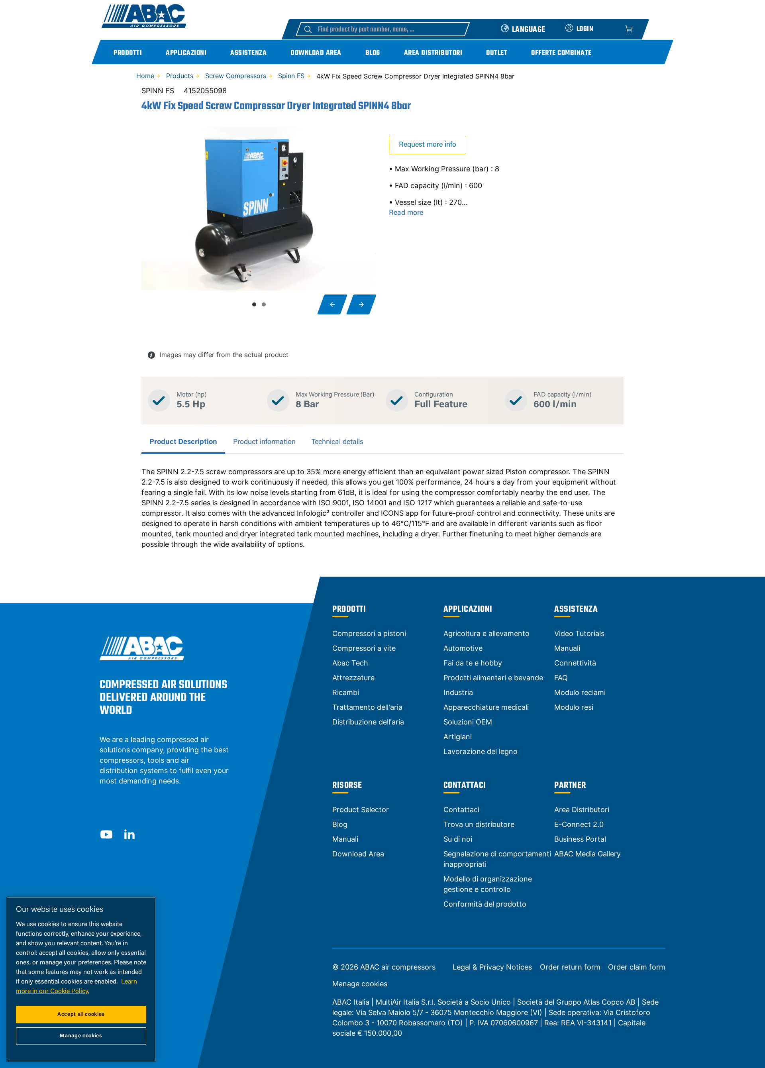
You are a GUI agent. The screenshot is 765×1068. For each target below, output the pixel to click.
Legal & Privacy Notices (492, 967)
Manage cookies (359, 984)
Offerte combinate (561, 53)
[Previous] (332, 304)
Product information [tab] (264, 442)
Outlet (496, 53)
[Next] (361, 304)
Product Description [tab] (183, 442)
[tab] (254, 304)
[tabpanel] (382, 508)
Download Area (315, 53)
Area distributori (433, 53)
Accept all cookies (81, 1014)
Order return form (570, 967)
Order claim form (636, 967)
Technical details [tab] (337, 442)
